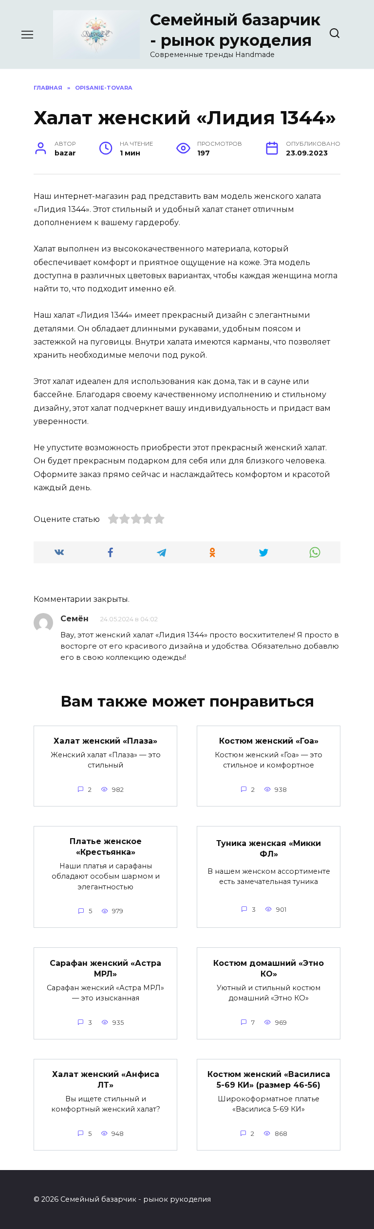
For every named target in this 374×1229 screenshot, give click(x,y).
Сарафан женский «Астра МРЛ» (105, 968)
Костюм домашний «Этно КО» (268, 968)
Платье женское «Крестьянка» (106, 847)
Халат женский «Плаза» (105, 741)
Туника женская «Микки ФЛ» (268, 848)
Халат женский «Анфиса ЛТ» (105, 1080)
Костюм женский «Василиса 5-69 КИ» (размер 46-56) (268, 1080)
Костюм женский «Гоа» (268, 741)
